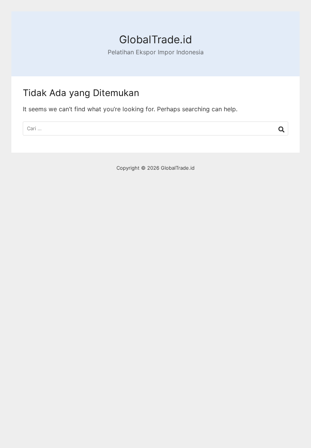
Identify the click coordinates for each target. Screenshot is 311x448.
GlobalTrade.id (155, 39)
